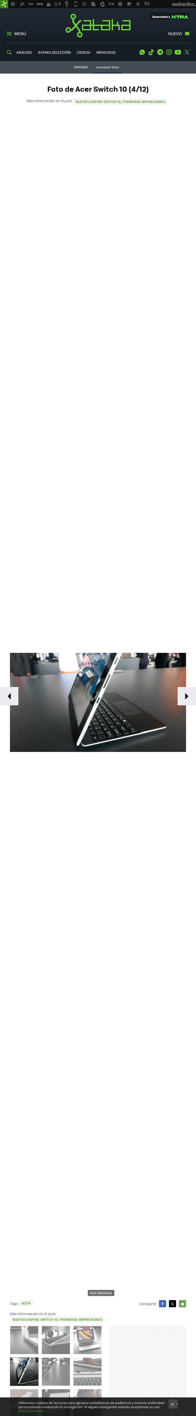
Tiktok (151, 52)
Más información (31, 1410)
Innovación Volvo (107, 67)
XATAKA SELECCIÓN (54, 52)
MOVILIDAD (106, 52)
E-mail (182, 1303)
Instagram (169, 52)
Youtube (178, 52)
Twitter (187, 52)
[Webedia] (184, 4)
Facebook (162, 1303)
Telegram (160, 52)
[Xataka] (4, 4)
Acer (26, 1303)
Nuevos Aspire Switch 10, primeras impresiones (121, 101)
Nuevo (175, 33)
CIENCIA (83, 52)
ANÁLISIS (24, 52)
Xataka (98, 25)
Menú (20, 33)
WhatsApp (142, 52)
